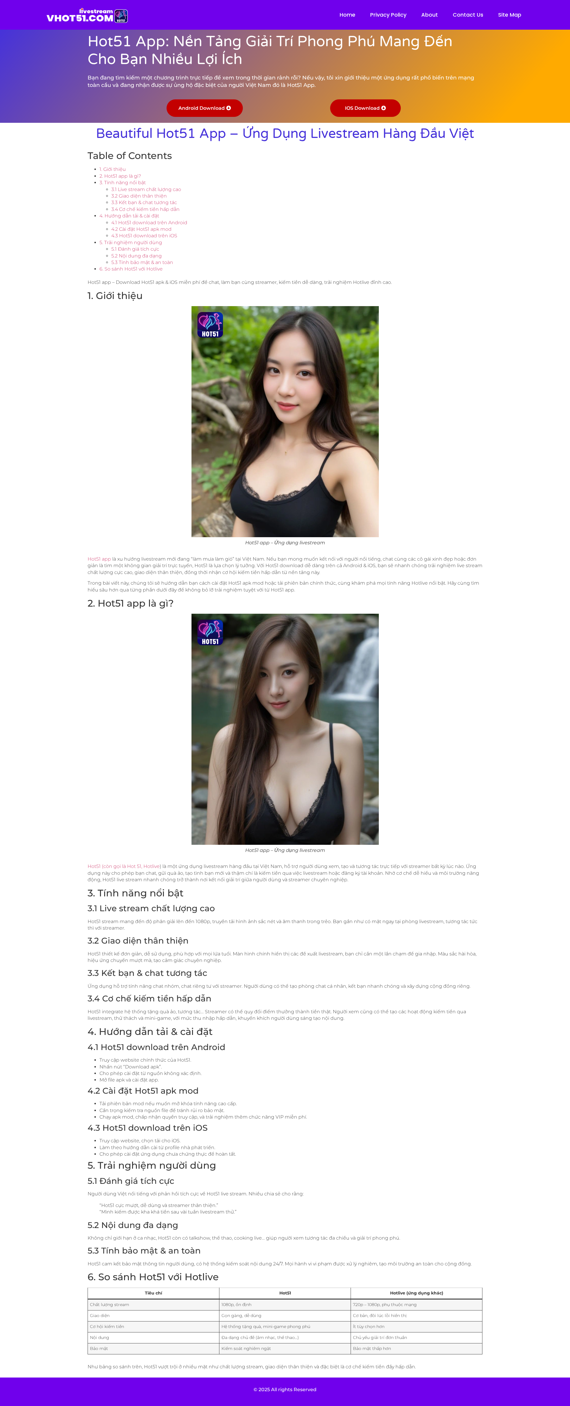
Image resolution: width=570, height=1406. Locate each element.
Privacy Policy (388, 14)
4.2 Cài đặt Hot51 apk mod (141, 229)
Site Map (509, 14)
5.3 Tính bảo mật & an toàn (142, 262)
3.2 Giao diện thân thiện (139, 196)
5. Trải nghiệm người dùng (130, 242)
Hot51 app (100, 559)
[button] (205, 108)
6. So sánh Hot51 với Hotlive (131, 269)
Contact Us (468, 14)
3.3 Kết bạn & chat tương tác (144, 202)
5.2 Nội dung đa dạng (136, 256)
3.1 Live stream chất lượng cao (146, 189)
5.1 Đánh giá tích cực (135, 249)
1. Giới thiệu (112, 169)
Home (347, 14)
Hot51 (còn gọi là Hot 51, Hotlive (124, 866)
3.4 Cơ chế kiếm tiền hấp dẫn (145, 209)
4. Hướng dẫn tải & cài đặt (129, 216)
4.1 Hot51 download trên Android (149, 222)
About (429, 14)
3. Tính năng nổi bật (122, 182)
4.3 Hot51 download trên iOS (144, 235)
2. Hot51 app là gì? (120, 176)
